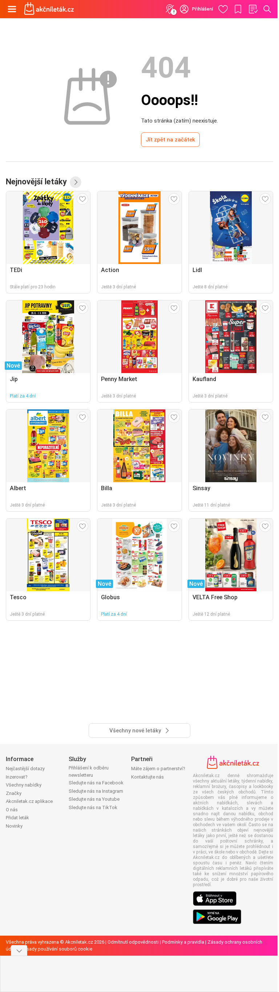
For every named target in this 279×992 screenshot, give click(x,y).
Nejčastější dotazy (25, 768)
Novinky (14, 826)
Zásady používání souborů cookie (56, 949)
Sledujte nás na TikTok (93, 807)
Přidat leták (17, 817)
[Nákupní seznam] (253, 9)
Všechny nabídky (23, 785)
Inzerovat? (17, 777)
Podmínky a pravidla (183, 942)
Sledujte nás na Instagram (96, 791)
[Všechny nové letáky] (75, 182)
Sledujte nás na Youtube (94, 799)
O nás (12, 809)
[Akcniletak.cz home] (49, 9)
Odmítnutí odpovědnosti (133, 942)
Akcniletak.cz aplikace (29, 801)
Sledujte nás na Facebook (96, 782)
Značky (13, 793)
